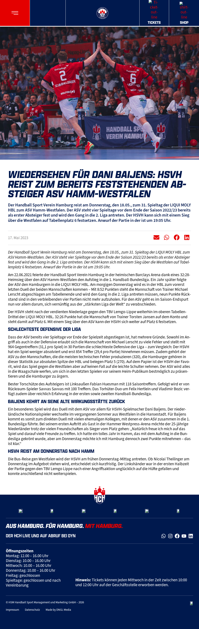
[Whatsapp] (163, 536)
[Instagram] (170, 536)
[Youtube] (184, 536)
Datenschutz (32, 609)
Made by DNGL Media (58, 609)
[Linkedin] (190, 536)
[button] (14, 13)
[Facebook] (177, 536)
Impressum (12, 609)
